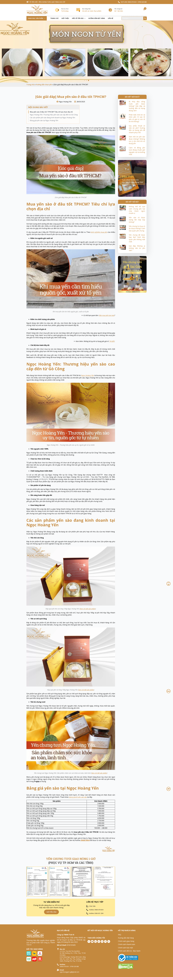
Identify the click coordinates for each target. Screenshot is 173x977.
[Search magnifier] (145, 18)
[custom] (95, 941)
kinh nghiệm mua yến (99, 232)
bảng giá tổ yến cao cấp (78, 797)
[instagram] (102, 941)
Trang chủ (30, 84)
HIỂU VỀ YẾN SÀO (78, 18)
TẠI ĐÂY (112, 341)
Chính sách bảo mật (125, 948)
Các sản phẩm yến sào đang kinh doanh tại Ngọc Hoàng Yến (52, 118)
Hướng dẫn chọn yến (44, 84)
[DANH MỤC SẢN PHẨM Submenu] (45, 18)
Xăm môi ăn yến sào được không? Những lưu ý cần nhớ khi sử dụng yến (137, 140)
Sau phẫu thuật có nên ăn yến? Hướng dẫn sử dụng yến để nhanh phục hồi (137, 129)
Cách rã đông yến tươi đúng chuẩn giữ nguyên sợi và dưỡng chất (137, 151)
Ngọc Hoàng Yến (87, 375)
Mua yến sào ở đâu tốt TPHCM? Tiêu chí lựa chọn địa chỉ (51, 112)
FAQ (119, 935)
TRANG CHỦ (54, 18)
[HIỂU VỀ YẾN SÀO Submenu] (85, 18)
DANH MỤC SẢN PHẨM (35, 18)
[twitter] (108, 941)
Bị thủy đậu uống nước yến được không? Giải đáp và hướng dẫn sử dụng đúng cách (137, 106)
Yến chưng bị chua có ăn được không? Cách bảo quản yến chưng (137, 228)
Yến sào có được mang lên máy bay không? (137, 219)
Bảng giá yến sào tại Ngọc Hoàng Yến (44, 120)
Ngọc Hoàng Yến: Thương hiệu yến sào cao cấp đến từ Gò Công (54, 115)
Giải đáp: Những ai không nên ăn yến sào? (137, 248)
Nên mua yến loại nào (106, 315)
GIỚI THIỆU (65, 18)
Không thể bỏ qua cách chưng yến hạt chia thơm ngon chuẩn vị (137, 209)
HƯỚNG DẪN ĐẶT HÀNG (96, 18)
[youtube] (92, 941)
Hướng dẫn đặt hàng (126, 938)
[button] (84, 80)
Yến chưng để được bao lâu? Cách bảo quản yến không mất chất (137, 238)
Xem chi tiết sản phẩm (87, 609)
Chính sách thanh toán (126, 944)
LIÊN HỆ (110, 18)
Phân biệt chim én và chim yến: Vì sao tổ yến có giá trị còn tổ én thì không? (137, 118)
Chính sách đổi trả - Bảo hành (129, 951)
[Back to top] (169, 973)
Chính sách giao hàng (126, 941)
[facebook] (89, 941)
